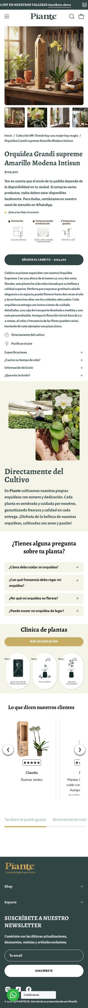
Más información (44, 641)
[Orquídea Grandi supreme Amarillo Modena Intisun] (15, 117)
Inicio (8, 135)
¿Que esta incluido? (17, 375)
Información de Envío (19, 367)
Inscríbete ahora (59, 4)
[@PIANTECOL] (44, 16)
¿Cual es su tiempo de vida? (22, 360)
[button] (71, 16)
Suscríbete (44, 970)
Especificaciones (16, 352)
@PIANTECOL (22, 1001)
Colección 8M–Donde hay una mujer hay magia (47, 135)
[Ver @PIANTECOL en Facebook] (28, 989)
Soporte (10, 902)
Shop (8, 886)
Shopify (72, 1001)
